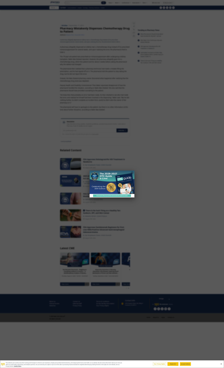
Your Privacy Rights (159, 364)
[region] (112, 364)
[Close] (221, 364)
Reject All (173, 364)
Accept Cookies (185, 364)
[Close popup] (132, 173)
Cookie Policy (17, 366)
